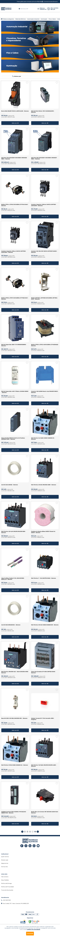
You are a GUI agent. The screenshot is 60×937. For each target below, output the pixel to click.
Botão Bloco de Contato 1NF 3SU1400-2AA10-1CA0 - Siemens (45, 812)
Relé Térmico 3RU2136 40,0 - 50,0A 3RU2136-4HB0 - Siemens (15, 672)
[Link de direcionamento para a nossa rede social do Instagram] (26, 845)
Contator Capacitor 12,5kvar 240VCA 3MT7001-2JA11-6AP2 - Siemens (43, 205)
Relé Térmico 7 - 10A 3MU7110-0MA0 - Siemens (43, 578)
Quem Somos (5, 856)
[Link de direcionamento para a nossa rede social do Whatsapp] (34, 845)
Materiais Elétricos (20, 19)
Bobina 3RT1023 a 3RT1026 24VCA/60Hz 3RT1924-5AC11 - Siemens (44, 298)
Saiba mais (14, 123)
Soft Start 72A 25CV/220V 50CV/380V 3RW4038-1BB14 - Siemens (14, 158)
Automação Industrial (33, 19)
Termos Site (4, 866)
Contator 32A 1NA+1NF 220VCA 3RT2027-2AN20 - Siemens (44, 252)
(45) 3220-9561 (7, 900)
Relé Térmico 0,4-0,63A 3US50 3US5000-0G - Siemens (43, 438)
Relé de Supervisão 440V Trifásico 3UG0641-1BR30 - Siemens (14, 392)
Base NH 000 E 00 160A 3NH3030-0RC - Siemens (14, 718)
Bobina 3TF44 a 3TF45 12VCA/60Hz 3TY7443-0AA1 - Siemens (14, 205)
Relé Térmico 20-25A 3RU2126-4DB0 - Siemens (43, 484)
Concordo (30, 933)
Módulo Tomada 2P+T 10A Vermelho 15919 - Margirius (42, 719)
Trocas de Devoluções (7, 890)
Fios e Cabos (52, 19)
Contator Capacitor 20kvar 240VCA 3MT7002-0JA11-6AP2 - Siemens (13, 252)
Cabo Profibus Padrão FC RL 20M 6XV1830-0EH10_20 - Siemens (12, 579)
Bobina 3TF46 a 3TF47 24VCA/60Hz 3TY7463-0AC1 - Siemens (14, 298)
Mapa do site (4, 863)
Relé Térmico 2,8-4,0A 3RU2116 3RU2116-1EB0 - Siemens (13, 532)
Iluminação (44, 19)
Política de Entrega (6, 883)
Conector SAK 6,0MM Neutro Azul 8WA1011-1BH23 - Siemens (44, 392)
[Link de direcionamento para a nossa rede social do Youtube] (38, 845)
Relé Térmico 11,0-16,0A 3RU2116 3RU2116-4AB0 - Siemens (43, 765)
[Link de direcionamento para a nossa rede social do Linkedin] (30, 845)
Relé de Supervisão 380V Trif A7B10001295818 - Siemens (13, 345)
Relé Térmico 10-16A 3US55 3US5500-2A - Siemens (14, 765)
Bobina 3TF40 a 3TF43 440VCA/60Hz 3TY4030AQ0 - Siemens (45, 345)
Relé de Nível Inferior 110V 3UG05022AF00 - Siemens (42, 111)
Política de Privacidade (7, 886)
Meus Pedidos (5, 880)
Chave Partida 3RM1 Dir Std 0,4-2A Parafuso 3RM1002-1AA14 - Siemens (13, 438)
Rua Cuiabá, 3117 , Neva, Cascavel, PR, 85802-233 (16, 903)
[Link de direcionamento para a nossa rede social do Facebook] (21, 845)
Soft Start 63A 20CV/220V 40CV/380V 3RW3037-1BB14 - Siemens (44, 158)
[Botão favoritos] (27, 83)
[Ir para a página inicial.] (6, 9)
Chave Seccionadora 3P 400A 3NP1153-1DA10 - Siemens (43, 672)
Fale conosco (4, 876)
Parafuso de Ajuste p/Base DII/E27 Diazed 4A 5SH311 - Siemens (43, 532)
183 (35, 831)
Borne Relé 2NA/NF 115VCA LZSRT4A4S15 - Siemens (15, 111)
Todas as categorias (8, 19)
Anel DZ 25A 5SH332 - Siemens (9, 484)
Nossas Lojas (4, 860)
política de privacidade (33, 929)
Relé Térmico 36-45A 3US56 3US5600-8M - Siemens (44, 624)
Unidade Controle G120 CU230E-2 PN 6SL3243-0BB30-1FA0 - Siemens (13, 812)
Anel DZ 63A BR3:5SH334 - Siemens (10, 624)
